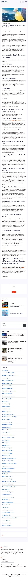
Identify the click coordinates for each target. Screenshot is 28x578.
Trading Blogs (5, 515)
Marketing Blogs (6, 447)
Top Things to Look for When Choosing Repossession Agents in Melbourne (16, 350)
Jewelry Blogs (5, 432)
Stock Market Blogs (7, 502)
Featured (4, 401)
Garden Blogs (5, 409)
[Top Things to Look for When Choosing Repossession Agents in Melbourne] (4, 350)
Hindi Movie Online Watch (8, 416)
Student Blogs (5, 504)
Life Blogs (4, 442)
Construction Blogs (7, 388)
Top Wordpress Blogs (7, 512)
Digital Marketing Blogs (8, 391)
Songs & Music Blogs (7, 497)
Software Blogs (6, 494)
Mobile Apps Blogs (6, 453)
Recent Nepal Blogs (7, 484)
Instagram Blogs (6, 422)
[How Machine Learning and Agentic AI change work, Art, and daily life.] (4, 335)
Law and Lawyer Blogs (7, 437)
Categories (3, 559)
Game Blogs (5, 406)
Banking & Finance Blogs (8, 375)
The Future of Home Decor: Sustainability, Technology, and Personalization (15, 358)
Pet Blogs (4, 473)
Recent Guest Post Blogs (8, 481)
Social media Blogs (6, 492)
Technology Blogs (6, 510)
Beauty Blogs (5, 378)
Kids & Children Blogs (7, 435)
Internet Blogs (5, 429)
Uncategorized (6, 523)
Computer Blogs (6, 385)
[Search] (24, 325)
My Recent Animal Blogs (8, 458)
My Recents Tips (6, 471)
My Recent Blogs (6, 460)
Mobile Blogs (5, 455)
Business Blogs (5, 383)
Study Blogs (5, 507)
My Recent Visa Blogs (7, 468)
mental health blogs (7, 450)
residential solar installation (15, 120)
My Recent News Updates (8, 463)
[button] (22, 2)
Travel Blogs (5, 520)
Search (3, 323)
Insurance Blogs (6, 424)
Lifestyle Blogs (5, 445)
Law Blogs (4, 440)
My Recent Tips (6, 466)
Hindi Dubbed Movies (7, 414)
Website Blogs (5, 525)
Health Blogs (5, 411)
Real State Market (6, 479)
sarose (14, 288)
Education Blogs (6, 393)
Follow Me (14, 292)
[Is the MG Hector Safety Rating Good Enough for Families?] (4, 342)
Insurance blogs (6, 427)
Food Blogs (5, 404)
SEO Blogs (4, 489)
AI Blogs (4, 370)
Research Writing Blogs (8, 486)
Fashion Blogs (5, 398)
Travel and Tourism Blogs (8, 517)
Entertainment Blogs (7, 396)
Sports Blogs (5, 499)
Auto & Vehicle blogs (7, 372)
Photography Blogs (6, 476)
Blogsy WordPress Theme (14, 576)
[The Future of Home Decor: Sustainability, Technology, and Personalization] (4, 358)
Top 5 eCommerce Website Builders (16, 313)
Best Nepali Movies (7, 380)
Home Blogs (5, 419)
